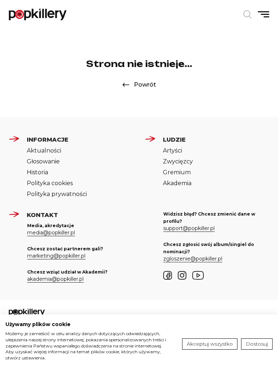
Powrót (145, 84)
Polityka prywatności (57, 194)
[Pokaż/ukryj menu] (263, 14)
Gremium (177, 172)
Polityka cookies (50, 183)
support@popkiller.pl (189, 228)
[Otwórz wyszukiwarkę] (247, 14)
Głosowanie (43, 161)
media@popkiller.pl (51, 232)
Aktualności (44, 150)
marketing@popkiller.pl (56, 256)
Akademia (177, 183)
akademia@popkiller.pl (55, 279)
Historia (37, 172)
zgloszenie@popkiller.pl (192, 258)
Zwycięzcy (178, 161)
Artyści (172, 150)
